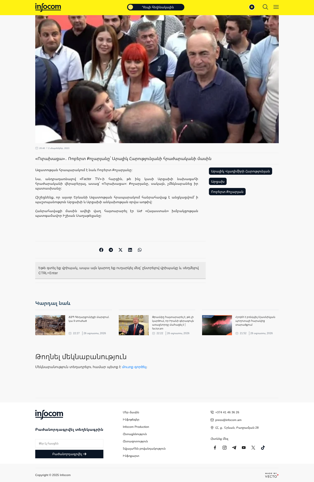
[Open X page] (253, 447)
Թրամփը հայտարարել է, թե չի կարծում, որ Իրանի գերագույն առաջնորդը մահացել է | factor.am (173, 322)
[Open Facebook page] (215, 447)
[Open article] (50, 325)
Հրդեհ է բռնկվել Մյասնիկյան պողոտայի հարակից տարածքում (255, 320)
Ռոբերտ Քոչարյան (227, 191)
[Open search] (265, 7)
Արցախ (217, 181)
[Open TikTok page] (263, 447)
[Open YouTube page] (243, 447)
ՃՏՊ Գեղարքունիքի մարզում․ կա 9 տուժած (89, 318)
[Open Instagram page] (224, 447)
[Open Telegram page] (234, 447)
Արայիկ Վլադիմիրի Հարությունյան (240, 171)
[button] (101, 250)
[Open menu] (276, 7)
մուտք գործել (134, 367)
